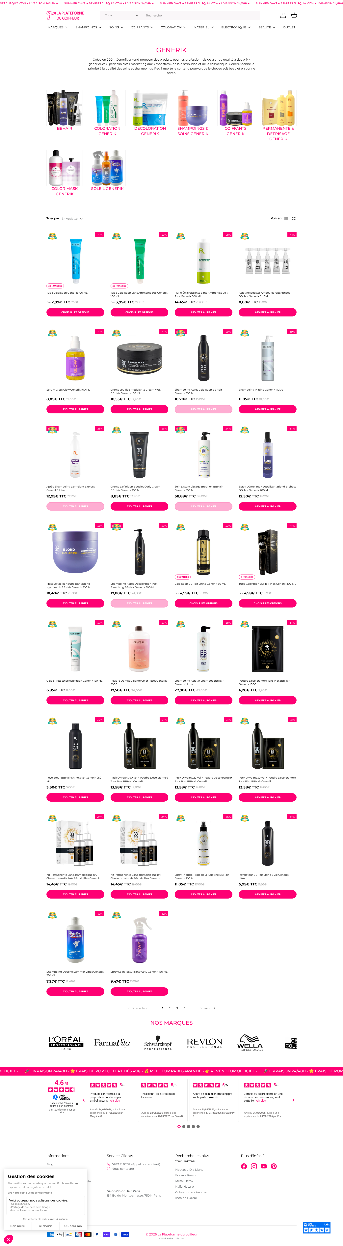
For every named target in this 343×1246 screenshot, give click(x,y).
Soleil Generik (107, 188)
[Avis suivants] (293, 1100)
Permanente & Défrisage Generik (278, 133)
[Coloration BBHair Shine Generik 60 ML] (203, 552)
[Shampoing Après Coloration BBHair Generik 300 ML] (203, 358)
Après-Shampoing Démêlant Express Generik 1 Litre (70, 488)
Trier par (52, 218)
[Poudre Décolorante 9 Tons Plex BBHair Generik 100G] (268, 649)
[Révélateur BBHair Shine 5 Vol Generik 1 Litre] (268, 843)
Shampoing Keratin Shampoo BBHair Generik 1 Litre (199, 682)
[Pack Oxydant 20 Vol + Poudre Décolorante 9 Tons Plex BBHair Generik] (203, 746)
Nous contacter (123, 1169)
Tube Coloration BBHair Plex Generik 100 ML (267, 583)
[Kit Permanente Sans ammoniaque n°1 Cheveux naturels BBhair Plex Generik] (139, 843)
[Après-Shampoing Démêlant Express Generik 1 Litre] (75, 455)
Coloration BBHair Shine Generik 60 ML (200, 583)
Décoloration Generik (150, 131)
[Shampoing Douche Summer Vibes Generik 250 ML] (75, 940)
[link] (137, 1008)
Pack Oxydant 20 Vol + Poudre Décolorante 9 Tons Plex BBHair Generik (203, 779)
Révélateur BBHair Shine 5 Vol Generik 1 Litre (264, 876)
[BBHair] (65, 108)
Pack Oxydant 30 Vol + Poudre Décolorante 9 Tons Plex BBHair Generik (267, 779)
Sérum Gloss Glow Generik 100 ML (68, 389)
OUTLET (289, 27)
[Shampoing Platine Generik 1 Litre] (268, 358)
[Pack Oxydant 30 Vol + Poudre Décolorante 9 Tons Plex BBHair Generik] (268, 746)
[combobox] (180, 15)
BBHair (64, 128)
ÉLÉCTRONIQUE (233, 27)
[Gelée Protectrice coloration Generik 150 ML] (75, 649)
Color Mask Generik (64, 191)
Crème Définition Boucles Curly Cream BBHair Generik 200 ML (136, 488)
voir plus (115, 1100)
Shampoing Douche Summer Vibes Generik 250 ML (75, 973)
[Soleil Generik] (107, 168)
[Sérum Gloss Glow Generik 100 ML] (75, 358)
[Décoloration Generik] (150, 108)
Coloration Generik (107, 131)
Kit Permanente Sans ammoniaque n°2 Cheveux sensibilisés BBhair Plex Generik (73, 876)
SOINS (114, 27)
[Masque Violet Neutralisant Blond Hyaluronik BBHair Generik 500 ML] (75, 552)
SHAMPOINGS (86, 27)
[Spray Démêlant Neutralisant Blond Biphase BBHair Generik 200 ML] (268, 455)
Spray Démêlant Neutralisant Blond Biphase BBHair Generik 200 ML (267, 488)
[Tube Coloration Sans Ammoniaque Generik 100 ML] (139, 261)
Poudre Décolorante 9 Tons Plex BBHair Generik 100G (264, 682)
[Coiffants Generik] (235, 108)
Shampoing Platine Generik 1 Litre (261, 389)
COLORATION (171, 27)
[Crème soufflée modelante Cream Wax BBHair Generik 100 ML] (139, 358)
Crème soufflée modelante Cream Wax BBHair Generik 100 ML (136, 391)
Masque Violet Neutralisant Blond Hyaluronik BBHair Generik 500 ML (69, 585)
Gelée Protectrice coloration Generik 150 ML (74, 680)
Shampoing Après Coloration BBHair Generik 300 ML (198, 391)
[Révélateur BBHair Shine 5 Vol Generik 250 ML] (75, 746)
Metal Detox (184, 1181)
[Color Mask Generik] (65, 168)
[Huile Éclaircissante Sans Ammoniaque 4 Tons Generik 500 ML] (203, 261)
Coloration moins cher (191, 1192)
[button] (294, 15)
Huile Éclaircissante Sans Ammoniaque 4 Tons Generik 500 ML (201, 294)
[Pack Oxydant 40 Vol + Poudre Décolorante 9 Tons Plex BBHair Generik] (139, 746)
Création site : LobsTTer (171, 1238)
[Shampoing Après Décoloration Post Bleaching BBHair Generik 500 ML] (139, 552)
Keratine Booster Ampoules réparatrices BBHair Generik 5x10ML (264, 294)
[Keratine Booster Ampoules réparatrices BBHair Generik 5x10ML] (268, 261)
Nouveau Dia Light (189, 1170)
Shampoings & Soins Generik (192, 131)
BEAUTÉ (264, 27)
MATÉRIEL (201, 27)
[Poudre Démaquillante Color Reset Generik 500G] (139, 649)
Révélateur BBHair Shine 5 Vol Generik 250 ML (73, 779)
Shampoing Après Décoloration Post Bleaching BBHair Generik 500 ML (134, 585)
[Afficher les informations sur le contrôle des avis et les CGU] (77, 1103)
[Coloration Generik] (107, 108)
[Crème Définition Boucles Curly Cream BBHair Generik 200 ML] (139, 455)
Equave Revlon (186, 1175)
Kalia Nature (184, 1186)
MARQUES (56, 27)
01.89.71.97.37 (121, 1164)
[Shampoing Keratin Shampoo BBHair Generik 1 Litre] (203, 649)
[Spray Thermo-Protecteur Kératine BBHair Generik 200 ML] (203, 843)
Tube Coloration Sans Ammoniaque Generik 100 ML (139, 294)
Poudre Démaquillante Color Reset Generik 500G (139, 682)
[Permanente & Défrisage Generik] (278, 108)
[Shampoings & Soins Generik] (193, 108)
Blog (49, 1164)
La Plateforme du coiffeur (178, 1234)
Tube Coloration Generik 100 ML (67, 292)
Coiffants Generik (236, 131)
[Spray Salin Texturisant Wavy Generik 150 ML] (139, 940)
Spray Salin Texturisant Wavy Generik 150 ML (139, 971)
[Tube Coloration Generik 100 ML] (75, 261)
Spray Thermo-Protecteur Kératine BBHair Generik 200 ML (202, 876)
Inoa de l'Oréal (186, 1198)
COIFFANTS (140, 27)
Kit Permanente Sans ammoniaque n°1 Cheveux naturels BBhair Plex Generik (136, 876)
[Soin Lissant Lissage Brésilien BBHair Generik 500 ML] (203, 455)
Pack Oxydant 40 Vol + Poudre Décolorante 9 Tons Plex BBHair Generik (139, 779)
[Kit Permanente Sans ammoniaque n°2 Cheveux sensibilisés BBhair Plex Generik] (75, 843)
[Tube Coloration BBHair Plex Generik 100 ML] (268, 552)
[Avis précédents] (83, 1100)
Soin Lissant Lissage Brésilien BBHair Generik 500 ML (199, 488)
